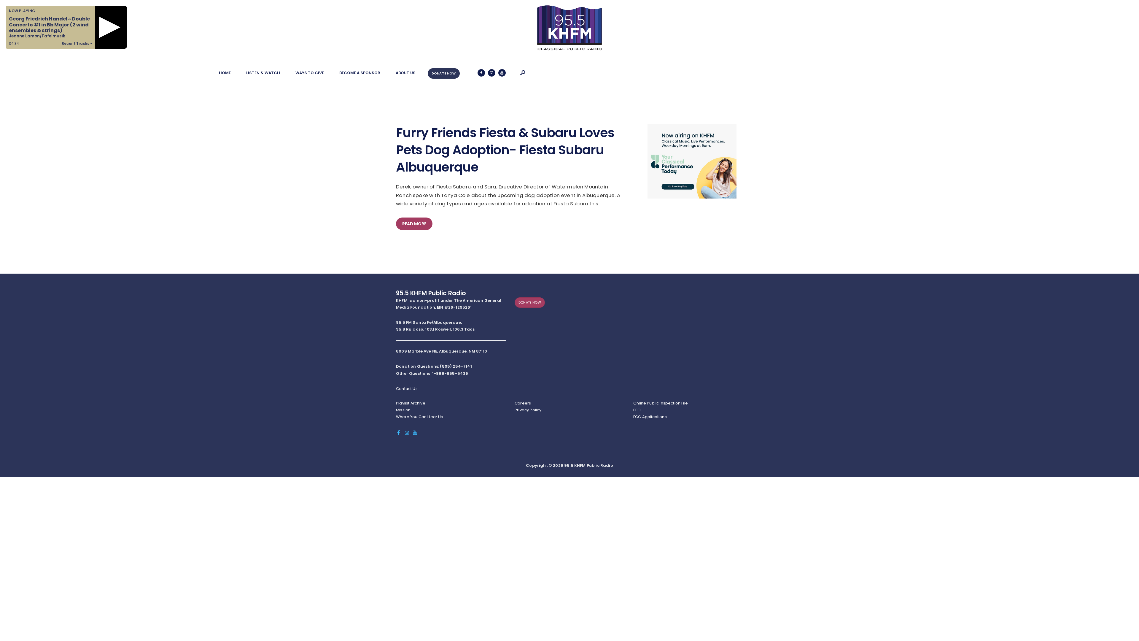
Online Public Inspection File (660, 403)
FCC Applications (650, 417)
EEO (637, 410)
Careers (523, 403)
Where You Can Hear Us (419, 417)
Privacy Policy (528, 410)
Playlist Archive (410, 403)
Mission (403, 410)
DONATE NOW (444, 73)
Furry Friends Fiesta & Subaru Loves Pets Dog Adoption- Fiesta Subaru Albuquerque (505, 150)
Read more (414, 224)
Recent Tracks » (77, 43)
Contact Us (407, 388)
